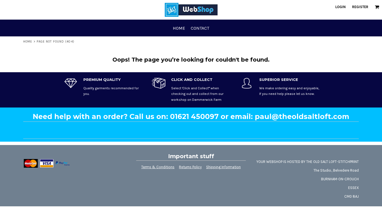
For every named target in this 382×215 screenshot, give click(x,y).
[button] (377, 7)
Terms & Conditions (158, 167)
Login (340, 7)
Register (360, 7)
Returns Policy (190, 167)
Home (27, 41)
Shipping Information (223, 167)
